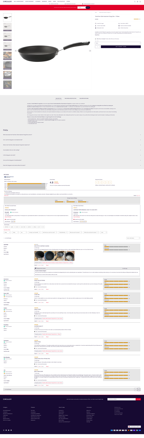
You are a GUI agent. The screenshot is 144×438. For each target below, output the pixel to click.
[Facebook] (6, 430)
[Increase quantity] (99, 46)
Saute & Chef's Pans (35, 418)
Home (96, 12)
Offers (68, 1)
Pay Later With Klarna (63, 418)
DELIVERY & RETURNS (84, 98)
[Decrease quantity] (96, 46)
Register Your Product (63, 415)
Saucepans (33, 412)
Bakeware (44, 1)
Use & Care (61, 413)
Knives (49, 1)
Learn (54, 1)
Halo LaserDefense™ (19, 1)
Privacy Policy (89, 420)
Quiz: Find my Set (61, 1)
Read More (97, 34)
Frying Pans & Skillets (35, 413)
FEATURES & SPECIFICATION (70, 98)
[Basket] (140, 1)
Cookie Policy (89, 418)
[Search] (134, 1)
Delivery (88, 412)
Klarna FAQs (61, 420)
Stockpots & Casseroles (36, 415)
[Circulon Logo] (7, 399)
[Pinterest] (11, 430)
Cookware (37, 1)
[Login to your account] (137, 1)
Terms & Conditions (91, 413)
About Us (89, 410)
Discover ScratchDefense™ (64, 421)
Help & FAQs (61, 412)
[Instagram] (3, 430)
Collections (5, 415)
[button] (121, 46)
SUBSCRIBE (138, 399)
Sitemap (88, 421)
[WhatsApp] (8, 430)
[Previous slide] (16, 50)
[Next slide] (90, 50)
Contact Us (61, 410)
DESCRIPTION (58, 98)
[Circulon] (7, 1)
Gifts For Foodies (7, 420)
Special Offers (6, 418)
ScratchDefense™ (29, 1)
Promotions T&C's (90, 415)
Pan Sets (33, 410)
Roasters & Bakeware (7, 413)
